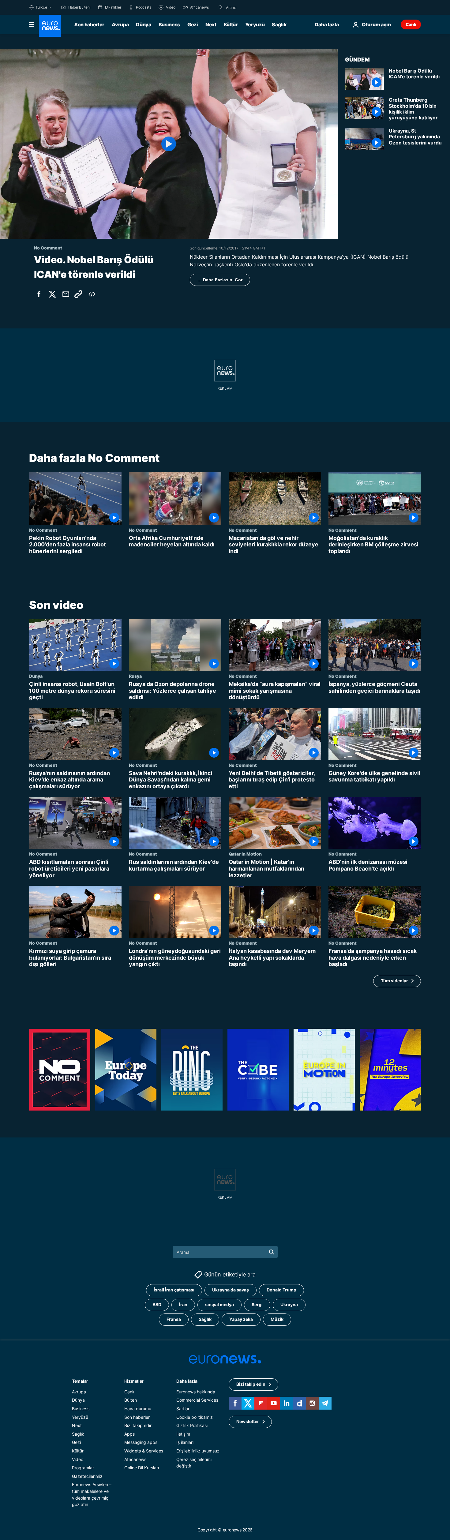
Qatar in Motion (245, 854)
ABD (156, 1304)
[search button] (221, 7)
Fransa (174, 1319)
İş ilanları (184, 1442)
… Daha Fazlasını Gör (219, 279)
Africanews (135, 1459)
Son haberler (89, 24)
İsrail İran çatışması (174, 1289)
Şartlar (182, 1408)
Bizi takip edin (138, 1425)
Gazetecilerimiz (87, 1476)
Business (169, 24)
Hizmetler (134, 1381)
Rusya (135, 676)
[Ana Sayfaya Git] (50, 26)
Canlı (411, 24)
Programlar (83, 1467)
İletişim (183, 1434)
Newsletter (247, 1421)
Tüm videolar (394, 981)
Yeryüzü (255, 24)
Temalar (80, 1381)
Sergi (257, 1304)
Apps (129, 1434)
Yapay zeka (241, 1319)
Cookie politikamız (194, 1417)
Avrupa (120, 24)
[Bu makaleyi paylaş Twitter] (52, 294)
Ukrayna (289, 1304)
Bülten (130, 1400)
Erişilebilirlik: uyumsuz (197, 1450)
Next (210, 24)
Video (77, 1459)
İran (183, 1304)
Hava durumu (137, 1408)
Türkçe (41, 7)
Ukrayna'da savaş (230, 1289)
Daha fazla (186, 1381)
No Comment (43, 529)
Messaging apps (140, 1442)
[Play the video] (169, 144)
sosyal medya (219, 1304)
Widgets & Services (143, 1450)
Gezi (192, 24)
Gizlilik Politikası (192, 1425)
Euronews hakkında (195, 1391)
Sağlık (279, 24)
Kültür (231, 24)
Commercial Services (197, 1400)
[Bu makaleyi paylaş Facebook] (39, 294)
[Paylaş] (66, 294)
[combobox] (251, 7)
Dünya (143, 24)
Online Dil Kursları (141, 1467)
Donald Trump (281, 1289)
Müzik (277, 1319)
